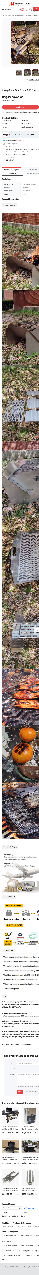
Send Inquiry (20, 107)
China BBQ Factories (10, 1246)
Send (20, 1092)
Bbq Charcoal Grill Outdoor (12, 1256)
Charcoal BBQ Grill (10, 1236)
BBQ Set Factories (27, 1246)
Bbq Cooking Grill (24, 1251)
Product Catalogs (31, 1208)
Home (4, 15)
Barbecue (28, 15)
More (4, 1259)
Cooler (23, 1216)
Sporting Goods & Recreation (16, 15)
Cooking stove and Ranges (10, 1216)
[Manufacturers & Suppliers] (19, 4)
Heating (4, 1212)
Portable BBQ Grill (26, 1236)
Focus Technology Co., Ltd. (26, 1267)
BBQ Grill (36, 15)
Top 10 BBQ (29, 1256)
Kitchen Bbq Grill (9, 1251)
